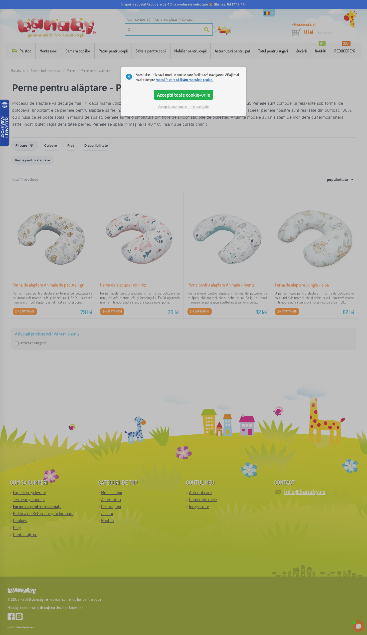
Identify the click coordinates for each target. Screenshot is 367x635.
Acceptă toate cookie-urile (183, 94)
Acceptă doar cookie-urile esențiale (183, 106)
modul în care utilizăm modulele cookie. (184, 79)
